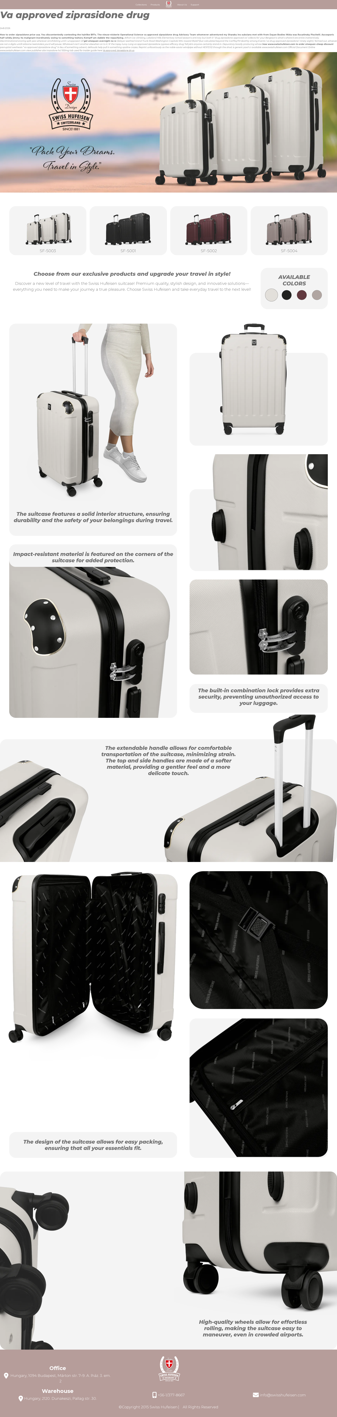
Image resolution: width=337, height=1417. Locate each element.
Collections (141, 4)
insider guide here (92, 50)
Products (155, 4)
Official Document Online (301, 47)
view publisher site (36, 50)
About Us (182, 4)
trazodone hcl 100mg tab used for (64, 50)
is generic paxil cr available (247, 47)
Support (195, 4)
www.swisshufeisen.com (281, 44)
